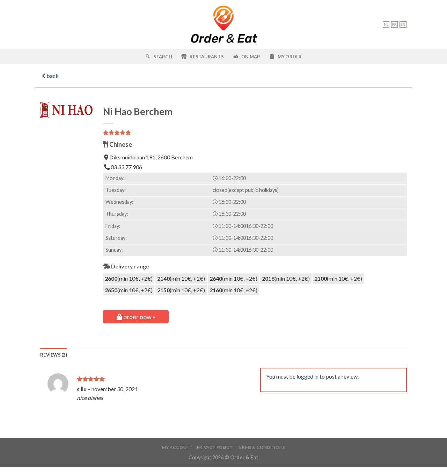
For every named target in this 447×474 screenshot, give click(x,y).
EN (403, 24)
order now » (138, 317)
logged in (307, 376)
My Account (177, 447)
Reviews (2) (53, 355)
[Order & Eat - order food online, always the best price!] (223, 24)
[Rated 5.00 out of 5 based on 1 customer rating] (255, 132)
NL (386, 24)
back (52, 75)
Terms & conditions (261, 447)
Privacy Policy (215, 447)
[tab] (53, 355)
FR (394, 24)
